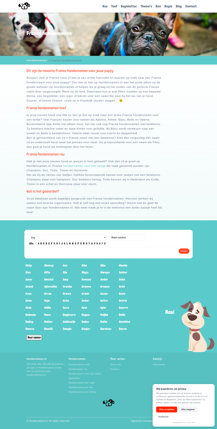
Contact (191, 6)
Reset (184, 251)
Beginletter (129, 6)
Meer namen (34, 337)
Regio (168, 6)
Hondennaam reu (78, 369)
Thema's (146, 6)
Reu (105, 6)
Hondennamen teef (79, 364)
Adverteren (159, 364)
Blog (179, 6)
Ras (158, 6)
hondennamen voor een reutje (84, 165)
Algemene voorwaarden (144, 421)
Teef (114, 6)
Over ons (116, 364)
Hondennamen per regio (82, 382)
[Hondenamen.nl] (28, 6)
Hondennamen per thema (82, 392)
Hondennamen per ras (81, 387)
